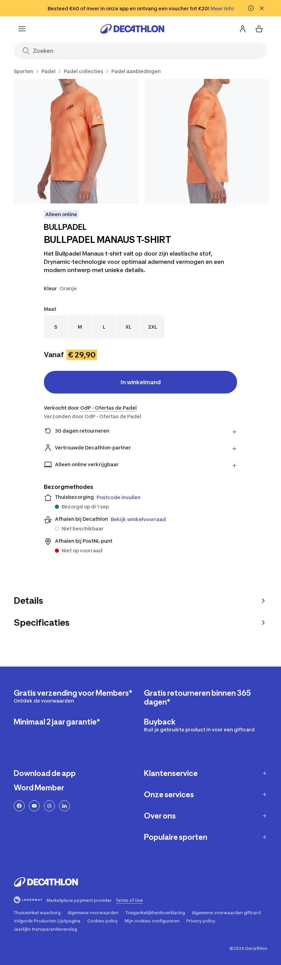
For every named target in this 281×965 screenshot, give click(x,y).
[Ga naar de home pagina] (132, 29)
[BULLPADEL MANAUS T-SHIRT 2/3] (207, 141)
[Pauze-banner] (250, 8)
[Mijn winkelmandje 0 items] (259, 29)
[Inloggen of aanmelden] (242, 29)
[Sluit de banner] (261, 8)
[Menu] (22, 29)
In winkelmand (141, 382)
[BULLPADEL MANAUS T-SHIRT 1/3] (76, 141)
